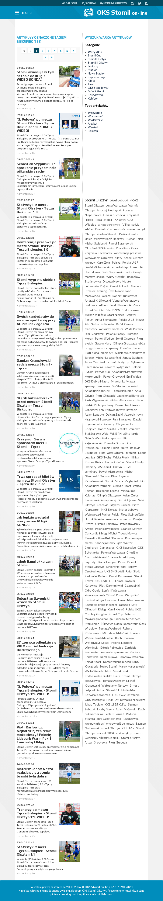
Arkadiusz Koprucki (97, 390)
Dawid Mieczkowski (131, 600)
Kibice (91, 80)
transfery (91, 329)
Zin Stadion (118, 386)
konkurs (117, 329)
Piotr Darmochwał (111, 585)
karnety (109, 424)
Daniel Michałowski (97, 267)
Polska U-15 (126, 319)
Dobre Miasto (107, 429)
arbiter (89, 229)
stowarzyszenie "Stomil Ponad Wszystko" (112, 595)
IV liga (125, 224)
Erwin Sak (125, 348)
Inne (90, 84)
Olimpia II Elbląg (95, 609)
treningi (131, 452)
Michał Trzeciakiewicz (122, 533)
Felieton (93, 130)
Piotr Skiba (92, 352)
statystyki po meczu (129, 733)
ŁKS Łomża (116, 581)
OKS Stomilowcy (98, 87)
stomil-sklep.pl (121, 267)
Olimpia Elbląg (109, 448)
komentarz (131, 623)
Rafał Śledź (133, 571)
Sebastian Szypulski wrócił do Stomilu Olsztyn (33, 602)
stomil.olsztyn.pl (118, 362)
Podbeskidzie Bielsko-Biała (102, 676)
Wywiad (93, 127)
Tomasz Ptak (108, 476)
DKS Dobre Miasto (97, 381)
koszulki (138, 267)
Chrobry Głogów (96, 614)
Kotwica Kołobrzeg (97, 695)
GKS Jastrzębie (95, 699)
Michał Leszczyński (108, 357)
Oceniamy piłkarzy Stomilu (102, 737)
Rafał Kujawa (109, 657)
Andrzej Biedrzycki (109, 210)
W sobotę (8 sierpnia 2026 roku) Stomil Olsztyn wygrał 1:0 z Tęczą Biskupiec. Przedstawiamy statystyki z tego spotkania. (35, 221)
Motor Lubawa (128, 509)
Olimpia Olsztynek (109, 495)
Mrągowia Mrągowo (98, 419)
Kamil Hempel (107, 562)
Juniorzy (93, 66)
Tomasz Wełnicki (109, 628)
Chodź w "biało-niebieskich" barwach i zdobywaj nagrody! (111, 557)
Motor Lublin (93, 376)
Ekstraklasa (92, 272)
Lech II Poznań (114, 714)
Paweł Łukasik (119, 286)
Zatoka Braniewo (129, 429)
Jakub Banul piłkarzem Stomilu (35, 563)
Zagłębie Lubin (135, 481)
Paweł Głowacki (114, 376)
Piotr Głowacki (105, 395)
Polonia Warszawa (113, 552)
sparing (113, 348)
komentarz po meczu (114, 652)
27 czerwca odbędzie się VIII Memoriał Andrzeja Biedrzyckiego (36, 646)
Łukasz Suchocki (114, 215)
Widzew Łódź (103, 238)
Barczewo (103, 386)
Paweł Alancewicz (111, 471)
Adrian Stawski (107, 690)
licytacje (131, 410)
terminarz (91, 471)
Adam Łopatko (94, 414)
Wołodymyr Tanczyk (114, 685)
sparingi (90, 386)
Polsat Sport (93, 661)
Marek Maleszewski (132, 666)
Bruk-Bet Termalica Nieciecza (126, 699)
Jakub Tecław (94, 704)
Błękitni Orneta (120, 505)
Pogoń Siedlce (104, 338)
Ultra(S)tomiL (115, 452)
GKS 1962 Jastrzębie (126, 695)
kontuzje (119, 229)
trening (102, 291)
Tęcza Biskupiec (122, 390)
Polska (116, 262)
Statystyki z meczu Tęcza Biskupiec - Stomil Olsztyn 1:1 (36, 850)
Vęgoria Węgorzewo (125, 300)
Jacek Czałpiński (95, 362)
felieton (130, 614)
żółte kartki (130, 433)
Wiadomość (95, 116)
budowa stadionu (96, 305)
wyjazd (106, 296)
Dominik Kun (103, 229)
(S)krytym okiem (111, 623)
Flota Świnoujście (132, 514)
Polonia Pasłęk (115, 334)
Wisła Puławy (134, 329)
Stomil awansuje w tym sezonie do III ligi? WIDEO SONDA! (35, 76)
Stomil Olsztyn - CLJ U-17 (117, 728)
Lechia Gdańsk (114, 462)
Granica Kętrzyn (131, 528)
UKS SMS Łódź (114, 571)
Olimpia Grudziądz (125, 343)
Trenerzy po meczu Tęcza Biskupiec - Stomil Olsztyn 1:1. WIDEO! (36, 813)
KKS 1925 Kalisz (115, 704)
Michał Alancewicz (122, 400)
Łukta (124, 448)
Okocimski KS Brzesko (99, 248)
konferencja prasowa (127, 253)
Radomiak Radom (96, 576)
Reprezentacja (96, 77)
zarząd (140, 229)
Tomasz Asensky (113, 680)
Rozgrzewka (131, 718)
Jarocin (89, 357)
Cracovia (102, 505)
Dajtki (104, 286)
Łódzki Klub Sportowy (99, 405)
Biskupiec (91, 452)
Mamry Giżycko (95, 276)
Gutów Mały (103, 343)
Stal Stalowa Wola (96, 433)
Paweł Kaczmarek (120, 576)
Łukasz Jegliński (95, 314)
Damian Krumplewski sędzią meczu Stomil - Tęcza (34, 364)
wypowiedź (92, 258)
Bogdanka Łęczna (107, 490)
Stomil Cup (94, 55)
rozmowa (107, 258)
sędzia (135, 224)
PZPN (116, 310)
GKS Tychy (104, 457)
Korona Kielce (94, 462)
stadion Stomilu (107, 234)
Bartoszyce (107, 547)
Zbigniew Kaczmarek (98, 253)
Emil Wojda (133, 376)
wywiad (133, 386)
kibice (88, 238)
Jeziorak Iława (133, 414)
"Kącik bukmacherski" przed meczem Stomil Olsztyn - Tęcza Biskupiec (34, 403)
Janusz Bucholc (132, 357)
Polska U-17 (130, 262)
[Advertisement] (81, 26)
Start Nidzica (115, 314)
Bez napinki (132, 585)
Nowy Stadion (96, 73)
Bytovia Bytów (115, 410)
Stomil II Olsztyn (98, 62)
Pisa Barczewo (122, 419)
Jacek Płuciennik (120, 305)
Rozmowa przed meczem (101, 604)
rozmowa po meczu (118, 519)
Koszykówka (96, 95)
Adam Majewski (126, 709)
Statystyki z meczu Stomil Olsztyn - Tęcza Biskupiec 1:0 (35, 208)
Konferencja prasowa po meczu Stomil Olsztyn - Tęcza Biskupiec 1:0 (36, 246)
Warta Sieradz (94, 671)
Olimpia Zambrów (106, 524)
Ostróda (105, 310)
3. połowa (100, 742)
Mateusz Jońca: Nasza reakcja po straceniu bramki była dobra (35, 772)
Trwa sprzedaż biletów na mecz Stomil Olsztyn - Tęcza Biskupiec (36, 480)
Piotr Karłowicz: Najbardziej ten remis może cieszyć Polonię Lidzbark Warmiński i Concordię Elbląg (34, 734)
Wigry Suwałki (115, 276)
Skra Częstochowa (109, 718)
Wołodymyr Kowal (97, 642)
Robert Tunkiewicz (124, 296)
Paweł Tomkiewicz (127, 405)
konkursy (105, 329)
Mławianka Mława (123, 381)
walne (131, 229)
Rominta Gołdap (114, 443)
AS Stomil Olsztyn (110, 467)
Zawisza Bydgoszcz (117, 367)
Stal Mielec (92, 623)
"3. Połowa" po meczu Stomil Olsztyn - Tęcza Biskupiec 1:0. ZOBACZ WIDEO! (35, 125)
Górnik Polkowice (111, 647)
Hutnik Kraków (94, 519)
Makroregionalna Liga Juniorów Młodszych (113, 619)
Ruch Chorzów (124, 638)
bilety (118, 258)
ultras (139, 400)
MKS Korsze (109, 509)
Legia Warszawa (116, 205)
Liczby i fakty (105, 709)
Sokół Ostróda (125, 338)
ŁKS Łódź (101, 581)
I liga (102, 452)
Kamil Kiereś (116, 609)
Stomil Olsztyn (97, 59)
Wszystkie (95, 52)
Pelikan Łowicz (128, 234)
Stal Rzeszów (130, 310)
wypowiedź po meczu (120, 723)
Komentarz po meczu (117, 661)
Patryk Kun (102, 372)
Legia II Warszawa (114, 590)
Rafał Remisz (124, 324)
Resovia (135, 448)
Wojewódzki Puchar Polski (102, 514)
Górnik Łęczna (127, 500)
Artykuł (92, 123)
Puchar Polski (134, 238)
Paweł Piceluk (127, 562)
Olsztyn (90, 234)
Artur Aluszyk (134, 272)
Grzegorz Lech (94, 410)
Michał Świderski (96, 243)
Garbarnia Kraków (102, 324)
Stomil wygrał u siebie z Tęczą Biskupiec (36, 281)
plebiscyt (107, 352)
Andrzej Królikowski (98, 300)
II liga (98, 219)
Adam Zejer (130, 495)
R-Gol (127, 467)
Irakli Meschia (104, 638)
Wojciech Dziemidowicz (129, 352)
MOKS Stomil (96, 91)
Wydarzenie (95, 120)
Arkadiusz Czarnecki (98, 486)
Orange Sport (122, 486)
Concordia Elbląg (96, 533)
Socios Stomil (108, 666)
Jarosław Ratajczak (131, 657)
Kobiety (93, 98)
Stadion (92, 70)
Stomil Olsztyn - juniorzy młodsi (105, 566)
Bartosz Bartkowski (109, 224)
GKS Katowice (126, 547)
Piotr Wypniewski (96, 400)
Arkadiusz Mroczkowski (127, 372)
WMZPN (116, 433)
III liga (135, 457)
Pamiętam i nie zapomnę (100, 500)
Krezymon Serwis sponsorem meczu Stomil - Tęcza (31, 443)
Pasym (137, 348)
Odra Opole (92, 590)
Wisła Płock (121, 457)
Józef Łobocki (119, 200)
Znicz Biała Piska (127, 248)
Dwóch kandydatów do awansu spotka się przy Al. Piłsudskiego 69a (36, 320)
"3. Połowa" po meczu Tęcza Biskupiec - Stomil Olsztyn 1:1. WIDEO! (36, 690)
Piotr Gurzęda (118, 742)
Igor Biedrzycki (94, 334)
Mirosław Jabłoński (115, 633)
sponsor (116, 438)
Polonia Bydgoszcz (107, 528)
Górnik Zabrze (114, 481)
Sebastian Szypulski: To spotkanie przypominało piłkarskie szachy (36, 167)
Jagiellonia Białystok (130, 395)
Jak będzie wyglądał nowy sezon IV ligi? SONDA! (33, 521)
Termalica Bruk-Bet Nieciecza (104, 538)
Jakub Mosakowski (117, 671)
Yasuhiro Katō (128, 604)
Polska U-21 (134, 609)
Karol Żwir (103, 262)
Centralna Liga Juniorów (101, 600)
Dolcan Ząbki (114, 414)
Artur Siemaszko (106, 319)
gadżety (118, 238)
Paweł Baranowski (121, 243)
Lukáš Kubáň (126, 690)
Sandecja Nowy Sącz (108, 543)
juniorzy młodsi (94, 723)
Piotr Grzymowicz (113, 272)
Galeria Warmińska (97, 438)
